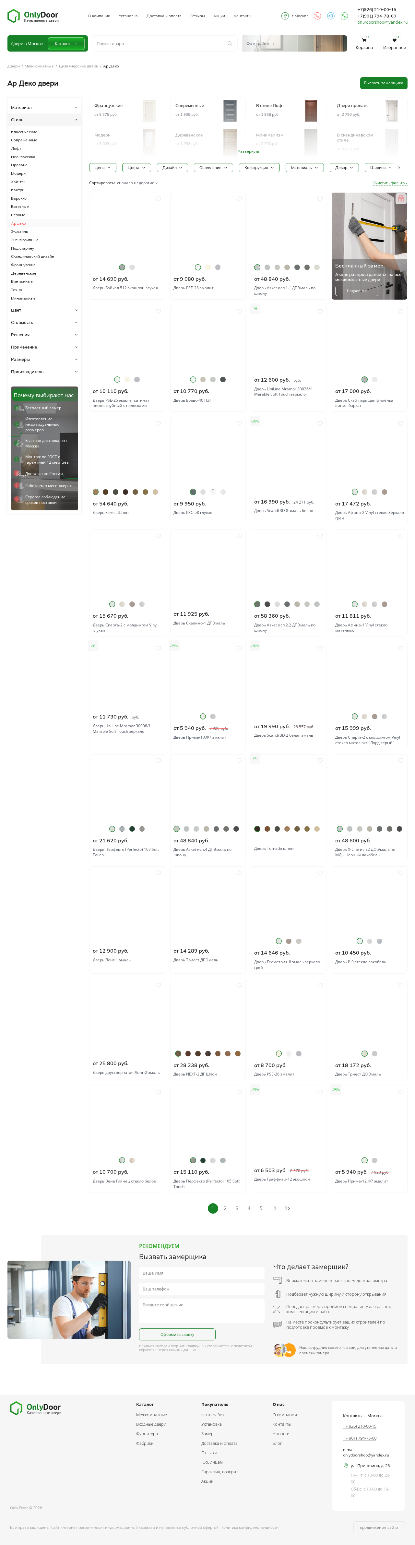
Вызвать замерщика (383, 83)
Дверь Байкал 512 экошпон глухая (125, 288)
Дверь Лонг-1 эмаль (112, 960)
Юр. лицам (212, 1462)
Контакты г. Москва (363, 1416)
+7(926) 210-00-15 (377, 9)
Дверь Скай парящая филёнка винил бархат (364, 403)
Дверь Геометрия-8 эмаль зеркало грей (287, 964)
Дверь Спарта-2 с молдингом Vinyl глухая (125, 628)
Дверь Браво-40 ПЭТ (192, 400)
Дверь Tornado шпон (274, 848)
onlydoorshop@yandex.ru (383, 22)
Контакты (242, 15)
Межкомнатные (39, 66)
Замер (207, 1433)
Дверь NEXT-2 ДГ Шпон (195, 1074)
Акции (219, 15)
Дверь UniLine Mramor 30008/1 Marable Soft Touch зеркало (122, 728)
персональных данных (177, 1350)
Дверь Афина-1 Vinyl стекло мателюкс (361, 628)
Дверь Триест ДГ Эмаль (195, 960)
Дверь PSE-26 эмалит (274, 1074)
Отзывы (197, 15)
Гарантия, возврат (219, 1472)
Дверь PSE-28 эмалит (193, 288)
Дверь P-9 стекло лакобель (360, 962)
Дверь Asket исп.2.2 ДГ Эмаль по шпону (284, 628)
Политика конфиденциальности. (249, 1527)
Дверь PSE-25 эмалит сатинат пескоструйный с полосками (121, 403)
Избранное (394, 43)
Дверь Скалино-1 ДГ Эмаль (199, 623)
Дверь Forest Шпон (111, 512)
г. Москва (300, 15)
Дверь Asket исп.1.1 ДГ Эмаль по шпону (284, 290)
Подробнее (357, 291)
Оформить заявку (177, 1334)
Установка (128, 15)
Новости (281, 1433)
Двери (13, 66)
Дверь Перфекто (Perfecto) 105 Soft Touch (206, 1184)
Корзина (364, 43)
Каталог (63, 43)
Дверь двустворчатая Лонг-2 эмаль (126, 1072)
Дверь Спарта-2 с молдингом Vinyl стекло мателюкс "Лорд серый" (367, 740)
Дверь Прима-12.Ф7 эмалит (361, 1181)
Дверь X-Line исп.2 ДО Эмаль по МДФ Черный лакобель (365, 852)
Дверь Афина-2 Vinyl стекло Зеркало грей (369, 515)
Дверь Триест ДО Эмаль (358, 1074)
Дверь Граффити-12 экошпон (282, 1179)
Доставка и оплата (164, 15)
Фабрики (145, 1443)
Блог (277, 1443)
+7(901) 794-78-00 (377, 15)
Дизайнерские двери (78, 66)
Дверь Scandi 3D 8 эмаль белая (283, 510)
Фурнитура (147, 1433)
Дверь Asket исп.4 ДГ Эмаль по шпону (202, 852)
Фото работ (212, 1415)
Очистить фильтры (390, 183)
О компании (99, 15)
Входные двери (151, 1424)
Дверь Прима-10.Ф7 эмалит (199, 737)
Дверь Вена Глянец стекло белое (124, 1181)
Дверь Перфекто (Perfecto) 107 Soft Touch (126, 852)
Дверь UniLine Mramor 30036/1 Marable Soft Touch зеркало (283, 391)
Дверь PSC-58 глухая (192, 512)
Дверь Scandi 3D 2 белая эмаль (283, 735)
